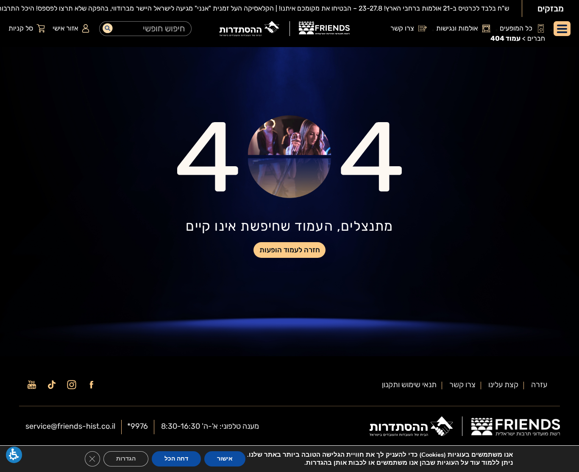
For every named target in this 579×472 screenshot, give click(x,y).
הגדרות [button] (126, 459)
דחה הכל (176, 459)
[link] (324, 29)
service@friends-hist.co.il (70, 426)
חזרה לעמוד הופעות (289, 250)
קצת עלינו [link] (503, 384)
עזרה (539, 384)
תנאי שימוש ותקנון (409, 384)
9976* (137, 426)
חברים (536, 38)
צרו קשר (462, 384)
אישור (225, 459)
